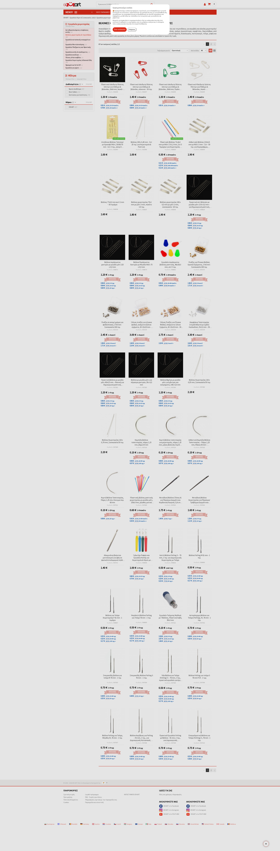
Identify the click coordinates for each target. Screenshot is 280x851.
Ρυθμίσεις (132, 29)
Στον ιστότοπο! (119, 29)
